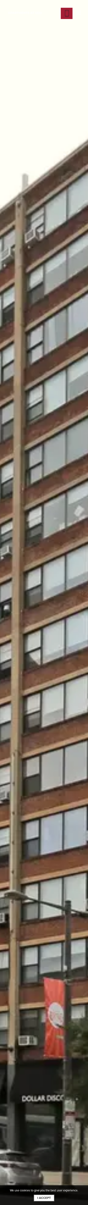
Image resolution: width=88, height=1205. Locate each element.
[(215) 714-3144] (67, 13)
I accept (44, 1198)
